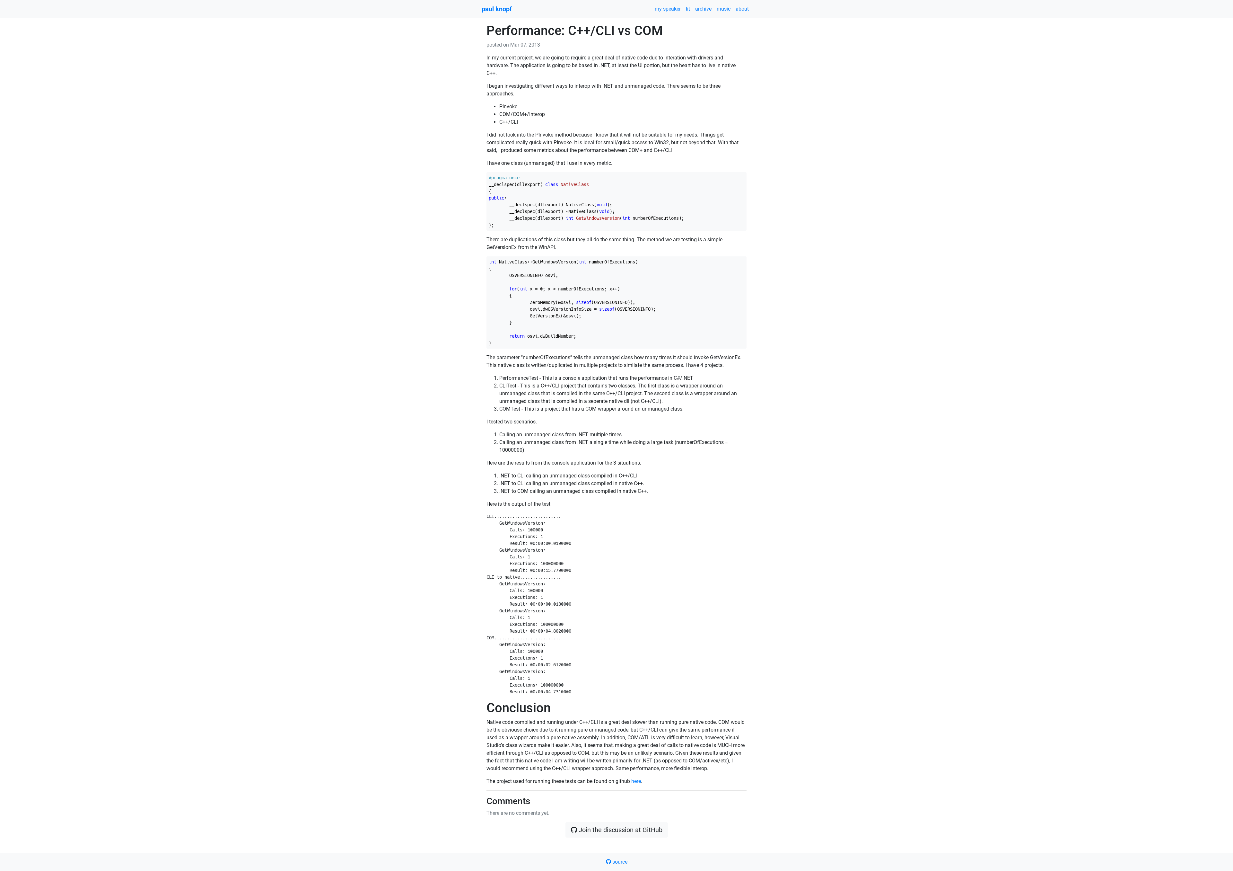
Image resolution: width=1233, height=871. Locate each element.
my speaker (668, 9)
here (636, 781)
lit (688, 9)
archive (703, 9)
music (723, 9)
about (742, 9)
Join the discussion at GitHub (619, 830)
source (619, 862)
